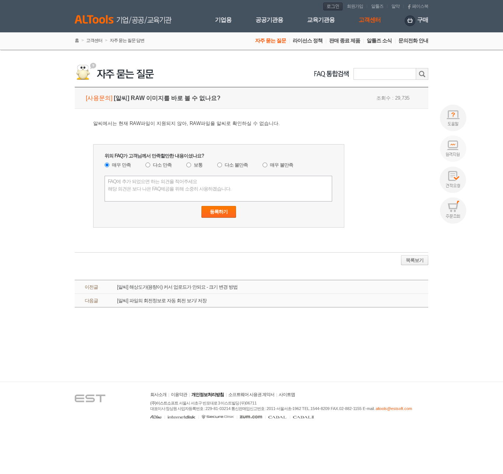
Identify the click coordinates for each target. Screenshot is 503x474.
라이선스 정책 (308, 40)
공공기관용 (269, 20)
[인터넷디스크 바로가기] (182, 417)
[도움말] (453, 117)
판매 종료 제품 (344, 40)
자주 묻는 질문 (270, 40)
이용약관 (179, 394)
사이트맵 (287, 394)
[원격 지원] (453, 148)
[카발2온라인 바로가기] (303, 417)
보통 (198, 165)
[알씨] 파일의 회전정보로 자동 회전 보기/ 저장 (162, 300)
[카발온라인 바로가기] (277, 417)
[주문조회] (453, 210)
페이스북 (420, 6)
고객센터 (370, 20)
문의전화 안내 (413, 40)
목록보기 (414, 260)
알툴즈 (377, 6)
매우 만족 (121, 165)
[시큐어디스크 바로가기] (217, 417)
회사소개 (158, 394)
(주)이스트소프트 (164, 403)
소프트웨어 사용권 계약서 (251, 394)
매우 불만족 (281, 165)
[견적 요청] (453, 179)
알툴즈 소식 (379, 40)
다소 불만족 (236, 165)
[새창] (97, 388)
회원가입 (355, 6)
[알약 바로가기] (156, 417)
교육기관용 (321, 20)
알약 (395, 6)
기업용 (223, 20)
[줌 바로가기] (251, 417)
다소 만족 (162, 165)
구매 (422, 20)
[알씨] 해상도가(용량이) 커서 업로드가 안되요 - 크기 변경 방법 (177, 287)
